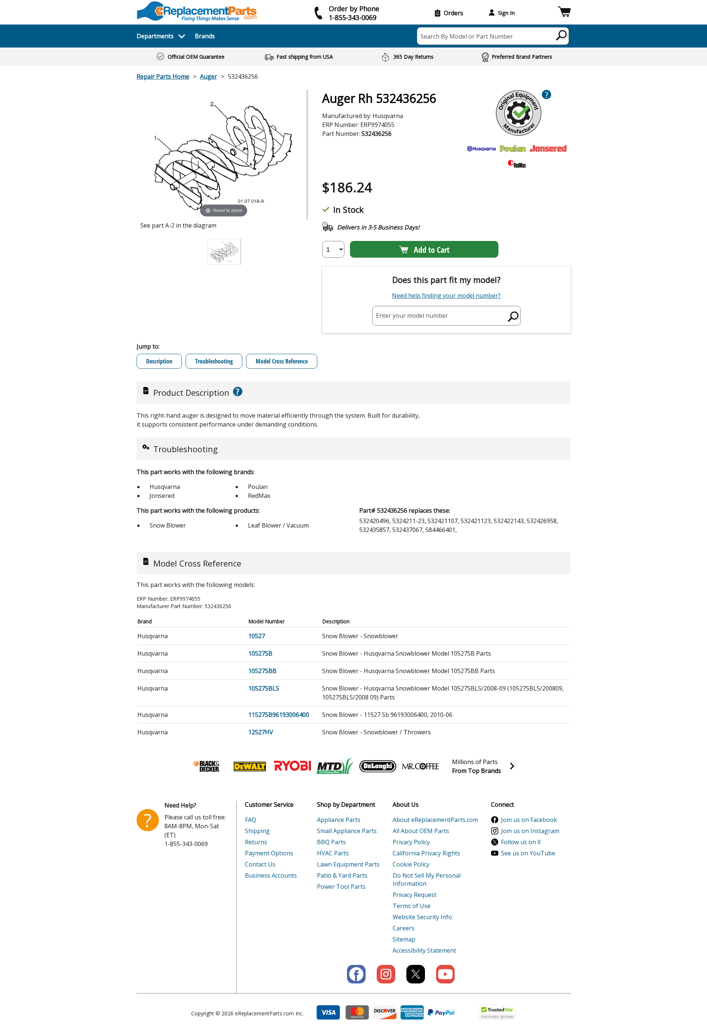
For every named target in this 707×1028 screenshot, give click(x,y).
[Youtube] (445, 974)
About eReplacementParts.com (435, 820)
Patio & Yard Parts (342, 875)
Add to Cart (431, 249)
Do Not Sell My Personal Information (427, 879)
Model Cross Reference (282, 361)
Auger (208, 76)
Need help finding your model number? (446, 295)
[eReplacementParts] (197, 11)
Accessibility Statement (424, 950)
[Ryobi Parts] (292, 766)
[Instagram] (386, 974)
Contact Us (260, 864)
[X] (415, 974)
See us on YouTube (528, 853)
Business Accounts (271, 875)
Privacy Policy (411, 842)
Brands (205, 36)
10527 (256, 636)
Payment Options (269, 853)
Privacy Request (414, 895)
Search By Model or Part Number (466, 36)
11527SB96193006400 (278, 715)
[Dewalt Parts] (249, 766)
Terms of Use (412, 906)
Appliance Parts (338, 820)
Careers (404, 928)
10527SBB (262, 671)
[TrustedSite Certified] (497, 1012)
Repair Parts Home (163, 76)
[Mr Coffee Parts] (420, 766)
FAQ (250, 820)
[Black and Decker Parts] (207, 766)
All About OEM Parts (421, 831)
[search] (562, 34)
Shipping (257, 831)
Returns (256, 842)
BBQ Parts (331, 842)
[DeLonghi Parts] (377, 766)
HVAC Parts (333, 853)
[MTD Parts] (335, 766)
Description (159, 361)
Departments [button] (155, 36)
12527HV (260, 732)
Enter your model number (412, 315)
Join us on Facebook (529, 820)
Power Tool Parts (341, 886)
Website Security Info (422, 917)
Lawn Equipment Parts (348, 864)
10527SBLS (263, 688)
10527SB (260, 653)
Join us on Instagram (530, 831)
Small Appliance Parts (347, 831)
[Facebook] (356, 974)
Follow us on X (521, 842)
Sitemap (404, 939)
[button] (564, 12)
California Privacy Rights (426, 853)
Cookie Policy (411, 864)
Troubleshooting (214, 361)
